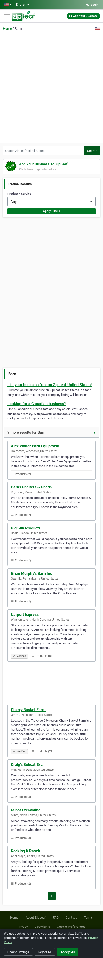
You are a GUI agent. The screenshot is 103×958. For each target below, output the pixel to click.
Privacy (22, 926)
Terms (88, 917)
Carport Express (25, 614)
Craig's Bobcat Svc (27, 764)
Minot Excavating (25, 810)
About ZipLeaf (36, 917)
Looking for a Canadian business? (36, 404)
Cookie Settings (18, 952)
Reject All (44, 952)
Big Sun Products (25, 528)
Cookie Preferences (71, 926)
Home (7, 29)
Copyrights (42, 926)
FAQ (56, 917)
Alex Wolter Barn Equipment (35, 446)
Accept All (68, 952)
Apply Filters (51, 211)
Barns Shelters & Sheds (31, 487)
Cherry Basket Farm (28, 709)
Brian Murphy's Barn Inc (31, 573)
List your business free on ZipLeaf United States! (49, 384)
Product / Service (19, 193)
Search (92, 150)
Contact (71, 917)
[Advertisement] (51, 88)
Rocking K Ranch (25, 851)
